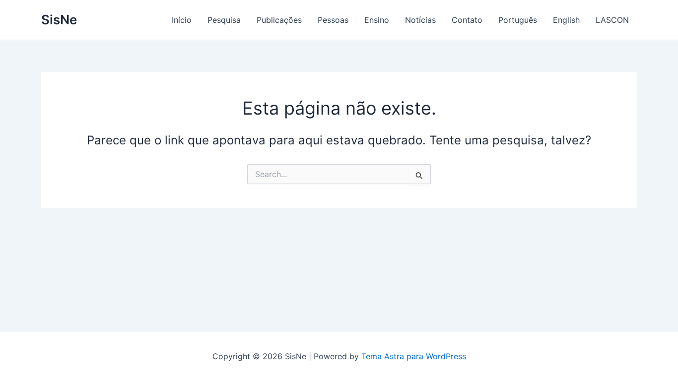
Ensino (376, 20)
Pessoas (333, 20)
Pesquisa (224, 20)
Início (182, 20)
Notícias (420, 20)
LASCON (612, 20)
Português (517, 20)
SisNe (59, 19)
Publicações (279, 20)
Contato (467, 20)
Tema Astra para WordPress (413, 356)
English (566, 20)
